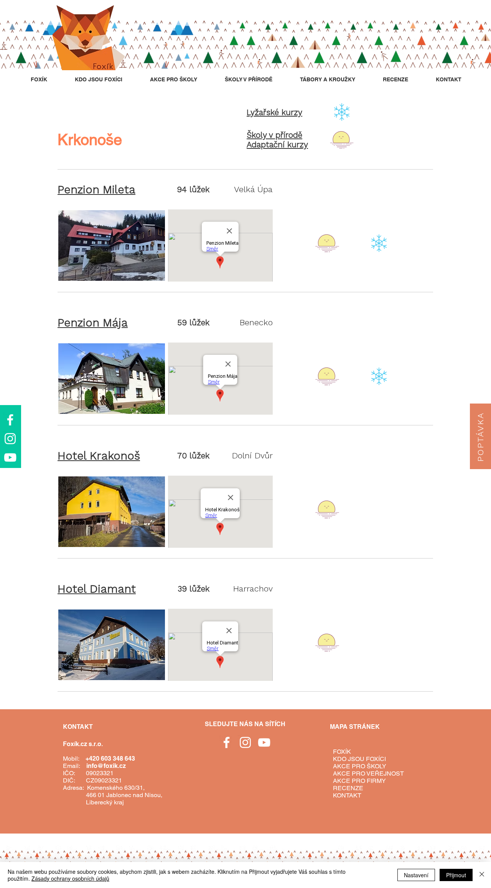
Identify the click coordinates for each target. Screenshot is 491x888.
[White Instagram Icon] (10, 438)
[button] (480, 436)
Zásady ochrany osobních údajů (70, 878)
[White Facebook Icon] (10, 419)
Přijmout (456, 875)
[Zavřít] (481, 875)
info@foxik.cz (106, 765)
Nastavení (416, 875)
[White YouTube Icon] (10, 457)
